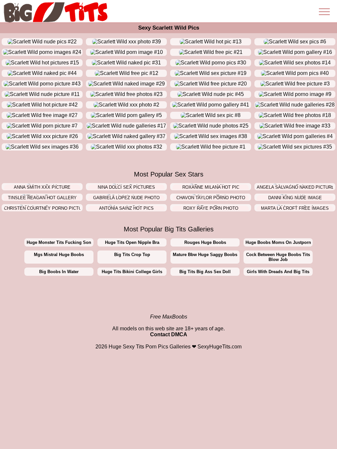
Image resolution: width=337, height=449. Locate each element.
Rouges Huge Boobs (205, 242)
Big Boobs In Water (59, 271)
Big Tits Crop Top (132, 254)
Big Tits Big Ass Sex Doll (205, 271)
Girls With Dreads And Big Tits (278, 271)
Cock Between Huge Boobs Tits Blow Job (278, 257)
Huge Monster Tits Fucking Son (59, 242)
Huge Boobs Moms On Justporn (278, 242)
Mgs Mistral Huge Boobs (59, 254)
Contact (160, 334)
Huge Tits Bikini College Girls (132, 271)
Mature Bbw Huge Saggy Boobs (205, 254)
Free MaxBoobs (168, 316)
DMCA (179, 334)
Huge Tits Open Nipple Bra (132, 242)
